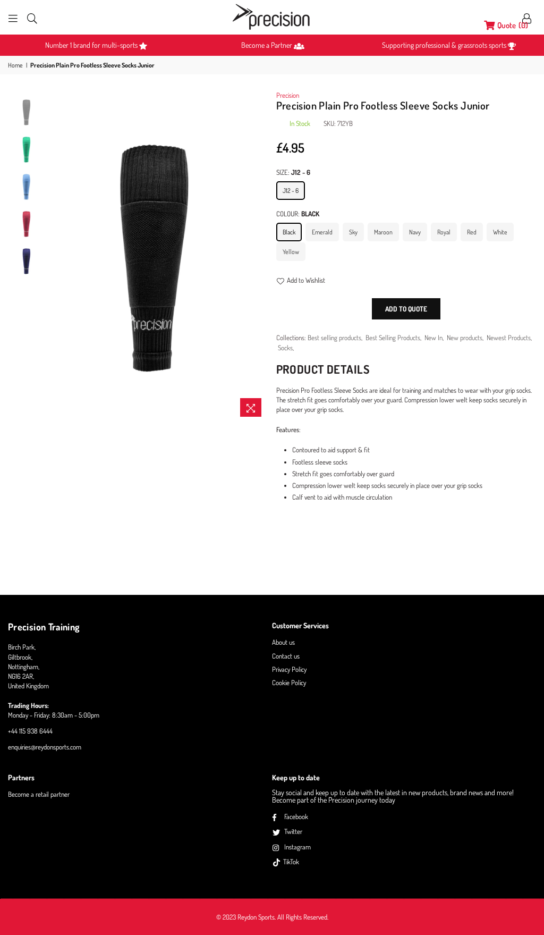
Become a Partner (267, 44)
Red (472, 232)
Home (15, 65)
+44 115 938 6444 (30, 731)
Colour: (297, 213)
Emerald (322, 232)
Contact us (286, 656)
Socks (285, 347)
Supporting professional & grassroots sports (445, 44)
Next (259, 256)
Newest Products (509, 337)
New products (464, 337)
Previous (56, 256)
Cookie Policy (289, 682)
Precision (287, 95)
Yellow (291, 252)
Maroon (383, 232)
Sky (353, 232)
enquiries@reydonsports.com (44, 747)
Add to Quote (406, 309)
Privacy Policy (289, 669)
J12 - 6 (291, 191)
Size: (293, 172)
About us (283, 642)
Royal (443, 232)
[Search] (32, 18)
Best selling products (334, 337)
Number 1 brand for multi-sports (92, 44)
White (500, 232)
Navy (415, 232)
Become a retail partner (39, 794)
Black (289, 232)
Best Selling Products (393, 337)
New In (433, 337)
